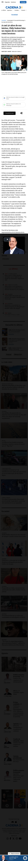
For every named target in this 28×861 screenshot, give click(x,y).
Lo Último (3, 10)
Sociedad (4, 20)
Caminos (13, 2)
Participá (23, 2)
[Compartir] (21, 113)
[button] (24, 70)
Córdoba (16, 10)
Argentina (9, 10)
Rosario (23, 10)
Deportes (7, 2)
